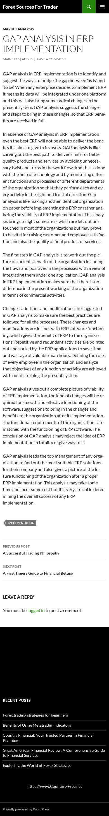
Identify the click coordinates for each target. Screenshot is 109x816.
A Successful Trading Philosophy (31, 549)
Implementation (21, 523)
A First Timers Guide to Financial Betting (38, 569)
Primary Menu (102, 6)
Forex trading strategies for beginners (35, 715)
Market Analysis (18, 29)
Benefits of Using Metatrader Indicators (37, 725)
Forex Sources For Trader (30, 7)
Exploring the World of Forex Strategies (37, 765)
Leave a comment (50, 59)
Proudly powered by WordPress (26, 809)
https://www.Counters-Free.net (54, 786)
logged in (36, 610)
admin (27, 59)
